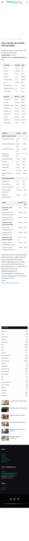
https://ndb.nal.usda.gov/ (9, 283)
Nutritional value (5, 371)
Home (2, 454)
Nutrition (3, 489)
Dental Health (4, 336)
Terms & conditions (5, 460)
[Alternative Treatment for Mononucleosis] (5, 438)
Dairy (2, 334)
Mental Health (4, 366)
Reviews (3, 387)
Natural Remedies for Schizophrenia (18, 408)
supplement (4, 390)
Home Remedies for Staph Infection (18, 401)
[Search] (27, 2)
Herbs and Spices (5, 360)
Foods (2, 347)
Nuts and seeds (4, 374)
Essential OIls (4, 342)
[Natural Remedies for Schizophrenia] (5, 409)
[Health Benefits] (14, 2)
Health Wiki (3, 488)
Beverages (3, 331)
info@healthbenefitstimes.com (9, 473)
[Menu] (2, 2)
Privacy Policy (4, 458)
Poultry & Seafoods (5, 382)
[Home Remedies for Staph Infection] (5, 402)
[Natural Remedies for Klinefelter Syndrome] (5, 431)
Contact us (4, 457)
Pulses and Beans (5, 384)
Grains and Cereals (5, 355)
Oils (2, 376)
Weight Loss (4, 395)
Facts (2, 344)
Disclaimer (3, 461)
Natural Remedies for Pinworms (17, 415)
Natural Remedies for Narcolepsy (18, 422)
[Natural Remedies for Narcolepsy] (5, 424)
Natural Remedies (5, 368)
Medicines (3, 363)
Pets (2, 379)
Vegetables (4, 392)
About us (3, 455)
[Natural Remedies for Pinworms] (5, 416)
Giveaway (3, 352)
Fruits (2, 350)
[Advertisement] (14, 21)
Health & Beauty (5, 358)
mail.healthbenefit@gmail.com (8, 474)
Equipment (3, 339)
